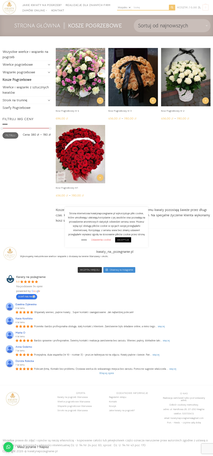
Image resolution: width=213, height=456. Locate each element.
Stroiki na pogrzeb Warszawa (72, 410)
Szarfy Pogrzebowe (16, 107)
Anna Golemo (23, 347)
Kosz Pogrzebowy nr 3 (120, 110)
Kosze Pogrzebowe (16, 79)
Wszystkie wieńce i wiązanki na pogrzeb (25, 54)
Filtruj (10, 135)
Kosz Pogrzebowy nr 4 (67, 110)
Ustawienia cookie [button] (101, 239)
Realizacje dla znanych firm (88, 5)
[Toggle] (49, 64)
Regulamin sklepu (117, 397)
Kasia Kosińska (23, 318)
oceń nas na (25, 296)
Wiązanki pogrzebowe (18, 72)
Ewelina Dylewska (25, 304)
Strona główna (37, 25)
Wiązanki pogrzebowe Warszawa (74, 406)
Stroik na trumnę (14, 100)
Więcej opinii (106, 373)
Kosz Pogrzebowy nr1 (67, 187)
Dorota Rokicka (24, 361)
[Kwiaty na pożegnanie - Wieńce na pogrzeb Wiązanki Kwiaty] (9, 7)
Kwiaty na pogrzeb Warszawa (72, 397)
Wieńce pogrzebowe (17, 64)
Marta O (20, 332)
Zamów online (33, 10)
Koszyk (112, 406)
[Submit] (172, 7)
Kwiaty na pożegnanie (31, 277)
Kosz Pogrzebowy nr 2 (172, 110)
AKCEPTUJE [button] (123, 239)
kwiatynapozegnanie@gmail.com (187, 418)
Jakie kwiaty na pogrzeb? (42, 5)
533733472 (188, 413)
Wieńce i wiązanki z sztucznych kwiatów (25, 90)
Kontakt (57, 10)
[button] (8, 447)
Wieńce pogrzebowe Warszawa (73, 401)
